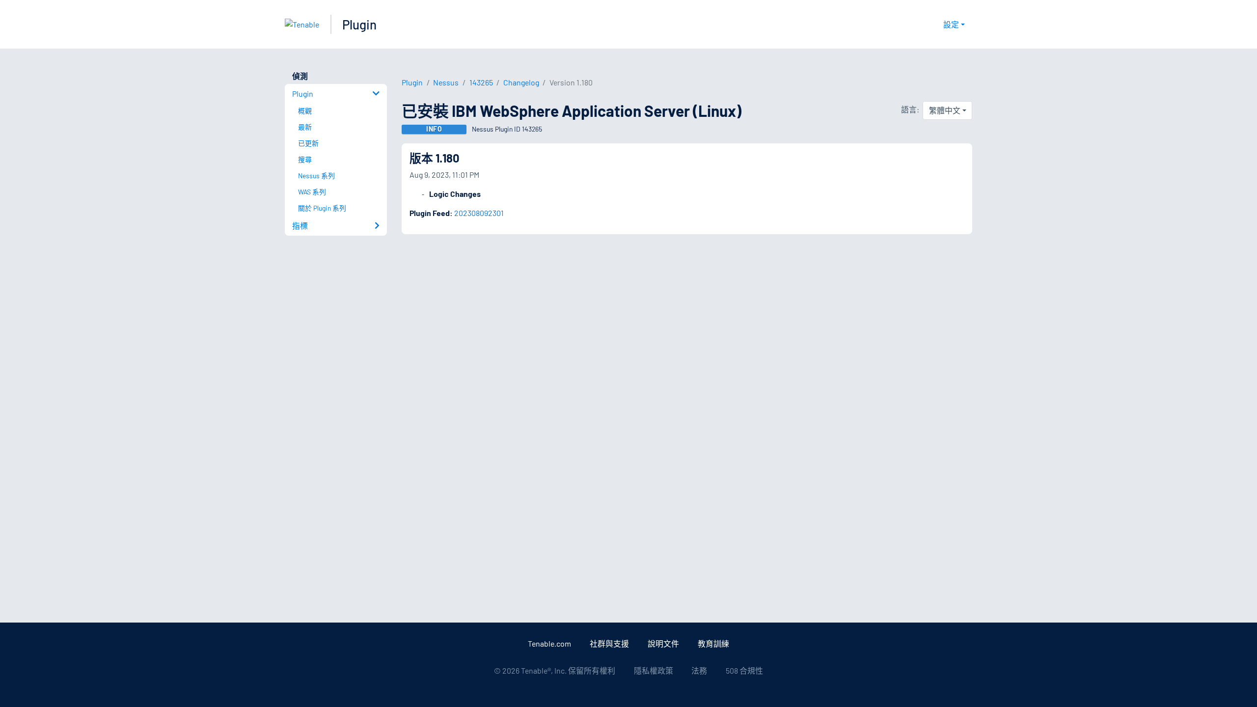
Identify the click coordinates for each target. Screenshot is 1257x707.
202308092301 (479, 213)
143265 (481, 82)
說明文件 (663, 643)
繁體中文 (944, 110)
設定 (951, 24)
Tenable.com (549, 643)
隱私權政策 (653, 670)
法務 (699, 670)
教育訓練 (713, 643)
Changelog (521, 82)
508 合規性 (744, 670)
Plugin (359, 24)
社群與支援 (609, 643)
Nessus (446, 82)
